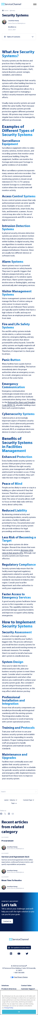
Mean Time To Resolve (12, 880)
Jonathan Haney (13, 20)
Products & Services (9, 989)
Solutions (5, 985)
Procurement (7, 840)
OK (19, 1012)
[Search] (36, 792)
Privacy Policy (8, 1008)
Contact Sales (26, 985)
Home (6, 10)
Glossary (12, 10)
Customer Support (28, 989)
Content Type (27, 800)
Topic (13, 803)
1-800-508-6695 (19, 973)
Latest (6, 800)
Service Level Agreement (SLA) (15, 856)
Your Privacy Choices (21, 977)
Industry (12, 800)
